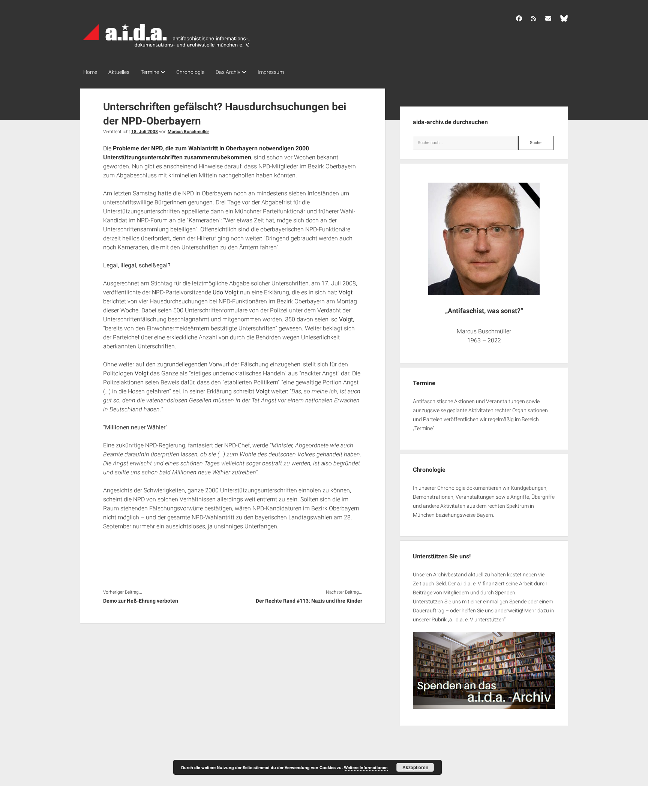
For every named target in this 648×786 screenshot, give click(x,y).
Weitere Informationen (366, 767)
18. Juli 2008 (144, 131)
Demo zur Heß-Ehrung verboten (140, 601)
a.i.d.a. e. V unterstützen (476, 619)
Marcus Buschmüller (188, 131)
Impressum (271, 72)
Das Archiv (228, 72)
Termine (150, 72)
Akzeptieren (415, 767)
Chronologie (190, 72)
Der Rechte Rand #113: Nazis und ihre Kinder (309, 601)
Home (90, 72)
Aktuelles (118, 72)
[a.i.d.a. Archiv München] (166, 48)
